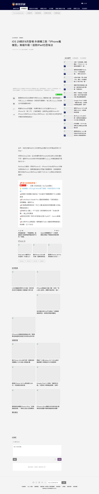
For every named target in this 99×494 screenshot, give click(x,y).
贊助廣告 (15, 412)
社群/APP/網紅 (33, 8)
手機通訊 (24, 8)
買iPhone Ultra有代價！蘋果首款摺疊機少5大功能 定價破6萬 (39, 255)
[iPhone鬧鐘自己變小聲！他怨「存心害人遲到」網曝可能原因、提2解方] (48, 278)
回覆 (59, 459)
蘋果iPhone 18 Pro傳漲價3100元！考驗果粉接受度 (54, 255)
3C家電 (51, 8)
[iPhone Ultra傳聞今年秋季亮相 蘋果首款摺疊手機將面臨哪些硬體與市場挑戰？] (48, 397)
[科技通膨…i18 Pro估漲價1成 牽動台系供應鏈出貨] (68, 126)
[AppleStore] (45, 482)
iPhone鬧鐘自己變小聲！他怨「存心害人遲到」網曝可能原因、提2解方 (48, 289)
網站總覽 (75, 486)
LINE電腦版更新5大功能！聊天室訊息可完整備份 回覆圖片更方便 (23, 289)
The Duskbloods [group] (18, 13)
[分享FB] (14, 98)
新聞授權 (36, 486)
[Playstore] (42, 482)
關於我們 (69, 486)
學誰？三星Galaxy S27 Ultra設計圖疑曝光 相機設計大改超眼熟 (48, 361)
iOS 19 (28, 261)
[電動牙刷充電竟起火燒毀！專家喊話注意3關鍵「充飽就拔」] (68, 87)
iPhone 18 (21, 241)
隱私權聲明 (51, 486)
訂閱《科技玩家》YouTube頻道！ (41, 186)
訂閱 (64, 482)
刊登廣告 (24, 486)
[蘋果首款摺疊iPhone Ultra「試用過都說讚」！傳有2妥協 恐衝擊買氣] (23, 397)
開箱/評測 (43, 8)
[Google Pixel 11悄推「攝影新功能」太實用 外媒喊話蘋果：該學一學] (48, 374)
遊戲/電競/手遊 (60, 8)
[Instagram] (36, 482)
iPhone (22, 261)
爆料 (60, 156)
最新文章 (16, 8)
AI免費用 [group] (29, 13)
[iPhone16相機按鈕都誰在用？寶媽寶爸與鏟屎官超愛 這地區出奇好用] (23, 325)
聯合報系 (58, 486)
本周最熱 (75, 58)
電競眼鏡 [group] (38, 13)
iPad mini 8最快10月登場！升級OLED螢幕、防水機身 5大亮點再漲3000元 (24, 255)
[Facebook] (33, 482)
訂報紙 (63, 486)
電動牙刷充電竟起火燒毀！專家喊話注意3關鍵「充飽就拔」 (80, 87)
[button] (84, 4)
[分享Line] (14, 104)
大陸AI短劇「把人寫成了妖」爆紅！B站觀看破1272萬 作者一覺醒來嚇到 (80, 79)
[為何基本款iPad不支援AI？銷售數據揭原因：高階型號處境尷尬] (48, 301)
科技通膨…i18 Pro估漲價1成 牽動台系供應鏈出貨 (80, 126)
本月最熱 (83, 58)
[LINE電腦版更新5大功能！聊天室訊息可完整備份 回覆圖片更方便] (23, 278)
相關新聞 (15, 340)
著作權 (46, 486)
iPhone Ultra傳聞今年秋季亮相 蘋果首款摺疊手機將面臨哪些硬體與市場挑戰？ (48, 407)
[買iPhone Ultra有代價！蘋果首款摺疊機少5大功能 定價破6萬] (39, 248)
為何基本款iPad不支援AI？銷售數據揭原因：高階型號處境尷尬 (48, 312)
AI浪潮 (69, 8)
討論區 (14, 437)
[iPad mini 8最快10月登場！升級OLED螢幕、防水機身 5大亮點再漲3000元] (25, 248)
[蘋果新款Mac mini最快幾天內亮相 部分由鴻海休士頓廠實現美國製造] (68, 133)
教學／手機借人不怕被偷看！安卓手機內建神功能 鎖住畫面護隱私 (80, 95)
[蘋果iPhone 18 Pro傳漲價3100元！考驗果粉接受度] (54, 248)
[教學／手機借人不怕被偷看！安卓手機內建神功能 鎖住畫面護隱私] (68, 95)
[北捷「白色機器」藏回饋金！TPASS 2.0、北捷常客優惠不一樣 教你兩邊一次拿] (68, 64)
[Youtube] (82, 4)
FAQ (28, 486)
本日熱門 (68, 58)
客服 (31, 486)
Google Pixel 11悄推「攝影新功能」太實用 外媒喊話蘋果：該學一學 (48, 384)
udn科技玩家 (15, 37)
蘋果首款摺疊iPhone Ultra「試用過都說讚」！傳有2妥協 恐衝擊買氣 (23, 407)
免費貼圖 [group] (57, 13)
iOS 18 (35, 261)
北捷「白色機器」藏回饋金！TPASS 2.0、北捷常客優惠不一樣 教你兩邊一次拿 (80, 64)
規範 (15, 459)
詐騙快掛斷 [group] (47, 13)
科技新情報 (85, 8)
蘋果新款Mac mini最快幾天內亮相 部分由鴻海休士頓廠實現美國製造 (80, 133)
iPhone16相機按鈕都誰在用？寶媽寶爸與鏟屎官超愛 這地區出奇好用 (23, 335)
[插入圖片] (55, 459)
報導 (30, 108)
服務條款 (42, 486)
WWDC (42, 261)
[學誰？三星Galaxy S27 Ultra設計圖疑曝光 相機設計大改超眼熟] (48, 350)
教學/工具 (77, 8)
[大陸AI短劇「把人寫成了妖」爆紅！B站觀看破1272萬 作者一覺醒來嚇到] (68, 79)
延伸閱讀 (15, 268)
